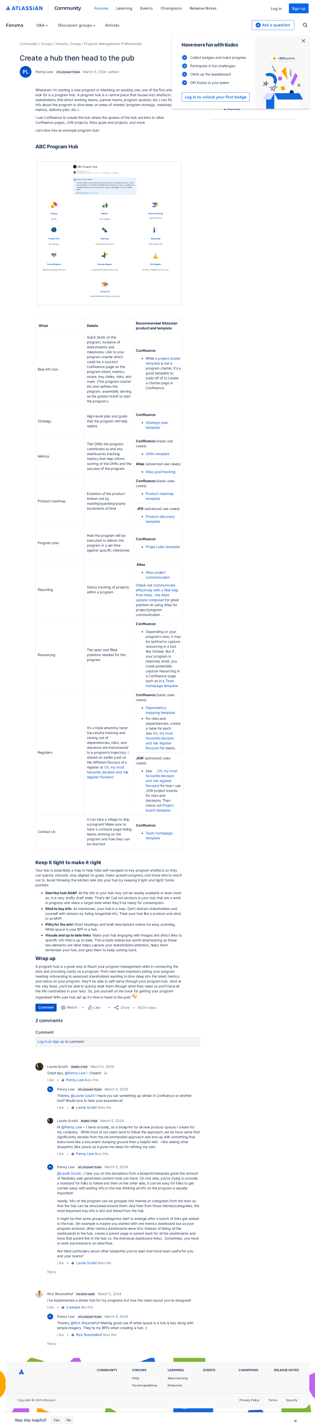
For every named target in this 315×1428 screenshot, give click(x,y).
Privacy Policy (249, 1400)
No (68, 1420)
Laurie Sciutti (57, 1066)
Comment (46, 1007)
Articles (112, 25)
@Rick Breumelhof (85, 1323)
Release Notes (203, 8)
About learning (178, 1378)
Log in (276, 8)
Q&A (41, 25)
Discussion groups (75, 25)
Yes (56, 1420)
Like (50, 1080)
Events (146, 8)
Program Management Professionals (113, 44)
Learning (124, 8)
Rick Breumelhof (60, 1294)
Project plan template (163, 547)
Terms (272, 1400)
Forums (101, 8)
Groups (46, 44)
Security (292, 1400)
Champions (171, 8)
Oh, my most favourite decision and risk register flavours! (108, 772)
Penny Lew (44, 72)
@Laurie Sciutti (82, 1095)
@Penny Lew (75, 1073)
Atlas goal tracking (160, 472)
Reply (51, 1272)
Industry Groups (68, 44)
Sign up (299, 8)
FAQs (135, 1378)
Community (67, 7)
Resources (175, 1385)
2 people (73, 1307)
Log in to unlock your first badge (215, 97)
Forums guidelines (144, 1385)
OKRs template (158, 454)
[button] (109, 233)
